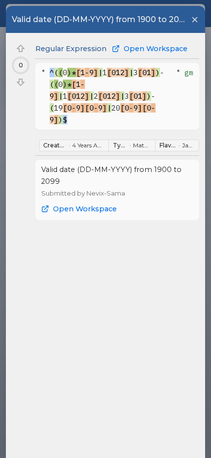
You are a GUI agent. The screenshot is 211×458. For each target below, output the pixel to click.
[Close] (194, 20)
